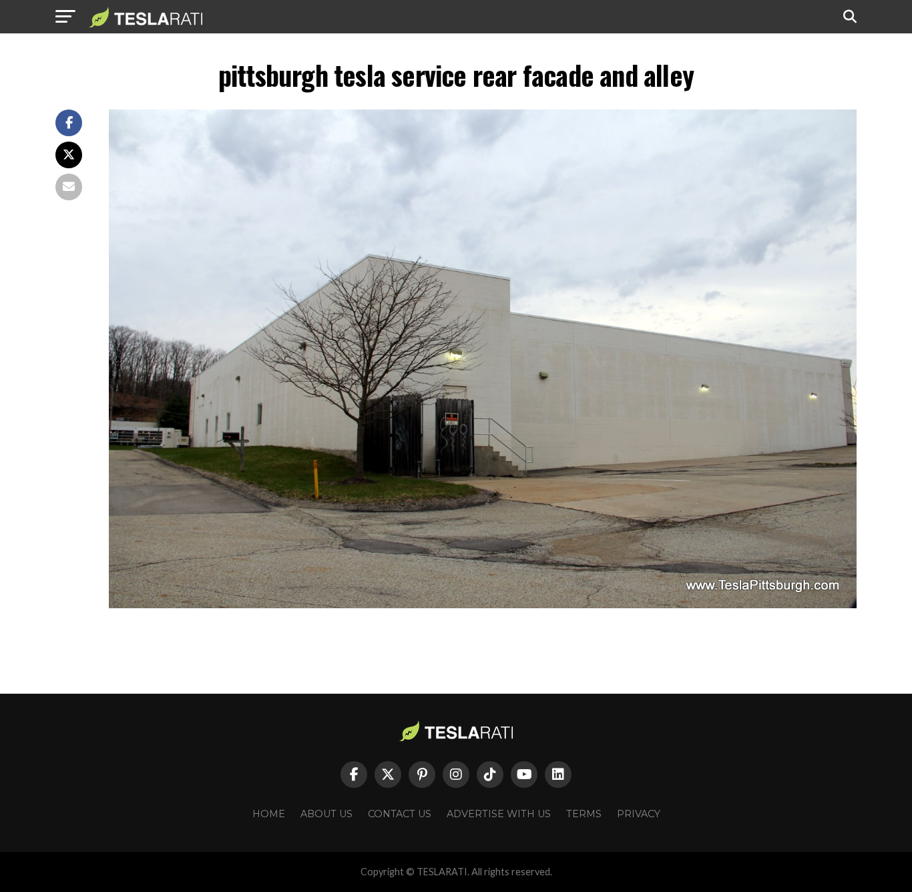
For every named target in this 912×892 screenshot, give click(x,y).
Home (268, 814)
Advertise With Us (499, 814)
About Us (326, 814)
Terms (584, 814)
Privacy (638, 814)
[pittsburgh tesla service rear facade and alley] (483, 604)
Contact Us (399, 814)
